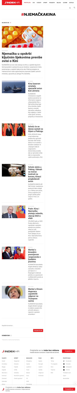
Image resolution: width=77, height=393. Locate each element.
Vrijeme (53, 369)
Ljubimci (28, 367)
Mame (28, 372)
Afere (3, 384)
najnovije (5, 22)
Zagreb (4, 369)
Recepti (40, 364)
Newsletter (66, 378)
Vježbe (40, 369)
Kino (52, 367)
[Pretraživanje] (73, 8)
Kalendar (4, 381)
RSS (52, 372)
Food (27, 369)
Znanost (4, 378)
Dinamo (16, 364)
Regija (3, 367)
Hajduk (16, 367)
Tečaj (52, 361)
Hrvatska (4, 364)
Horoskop (29, 384)
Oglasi (59, 2)
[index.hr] (12, 2)
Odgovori (40, 372)
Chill (27, 381)
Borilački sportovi (19, 375)
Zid (34, 2)
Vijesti (39, 2)
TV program (54, 364)
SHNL (15, 369)
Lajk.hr (40, 367)
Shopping (29, 361)
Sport (45, 2)
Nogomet (16, 361)
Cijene (65, 2)
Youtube (68, 364)
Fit (27, 378)
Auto (27, 375)
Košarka (16, 372)
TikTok (68, 369)
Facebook (68, 361)
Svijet (3, 361)
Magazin (29, 358)
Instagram (69, 367)
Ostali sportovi (18, 378)
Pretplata (27, 2)
